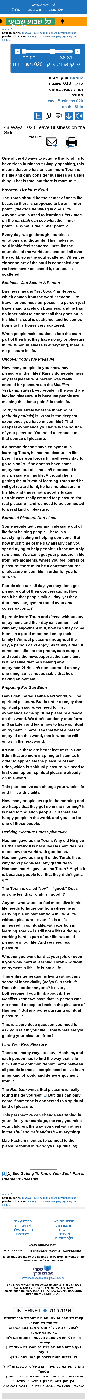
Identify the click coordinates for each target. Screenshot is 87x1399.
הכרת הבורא (64, 1221)
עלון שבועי (55, 10)
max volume (77, 51)
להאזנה (17, 51)
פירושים (22, 1234)
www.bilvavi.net (43, 4)
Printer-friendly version (76, 139)
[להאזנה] (79, 116)
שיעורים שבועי (22, 15)
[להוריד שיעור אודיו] (69, 116)
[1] (44, 1095)
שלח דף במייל (57, 137)
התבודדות (64, 1225)
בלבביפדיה (64, 1238)
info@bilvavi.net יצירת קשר (45, 1250)
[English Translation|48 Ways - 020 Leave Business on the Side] (38, 116)
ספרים (42, 15)
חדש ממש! (34, 10)
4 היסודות (23, 1225)
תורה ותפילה (23, 1230)
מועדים (64, 1234)
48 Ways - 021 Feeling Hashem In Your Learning (49, 33)
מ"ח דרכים (8, 29)
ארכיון (57, 15)
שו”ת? (16, 10)
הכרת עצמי (23, 1221)
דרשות (64, 1230)
